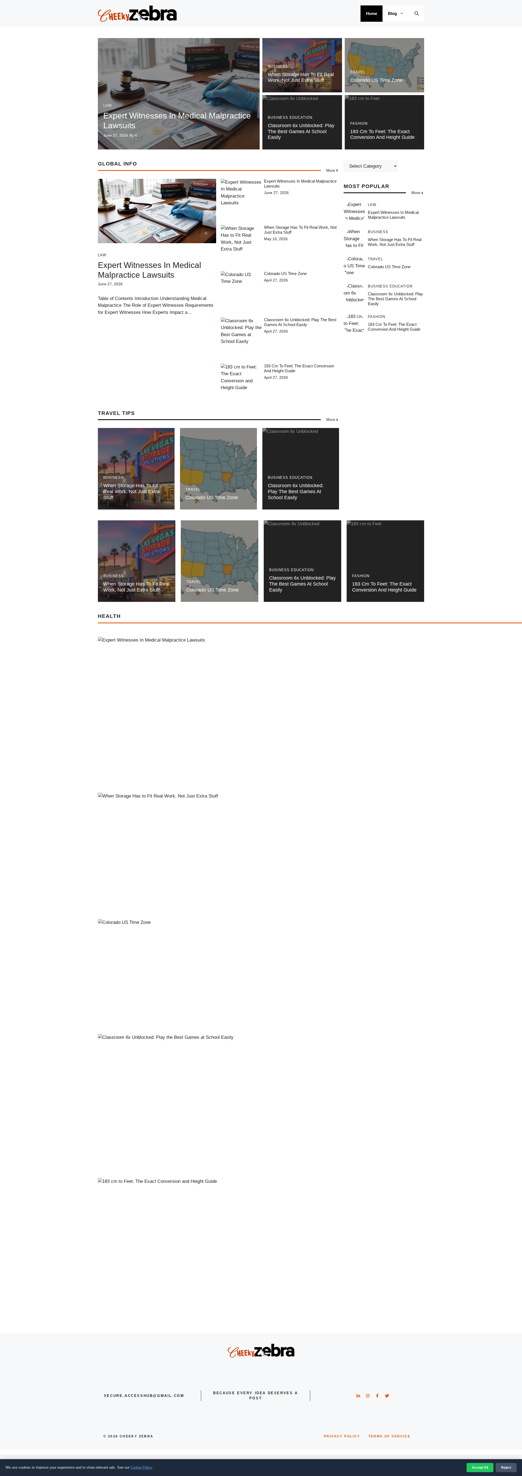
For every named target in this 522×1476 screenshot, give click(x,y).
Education (301, 117)
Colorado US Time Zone (376, 80)
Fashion (359, 123)
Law (107, 105)
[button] (416, 13)
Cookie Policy (141, 1467)
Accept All (480, 1467)
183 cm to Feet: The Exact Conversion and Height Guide (382, 134)
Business (278, 66)
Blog (392, 13)
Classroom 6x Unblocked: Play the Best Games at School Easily (301, 131)
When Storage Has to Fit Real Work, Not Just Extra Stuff (301, 77)
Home (371, 13)
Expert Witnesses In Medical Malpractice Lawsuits (393, 215)
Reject (506, 1467)
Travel (357, 72)
